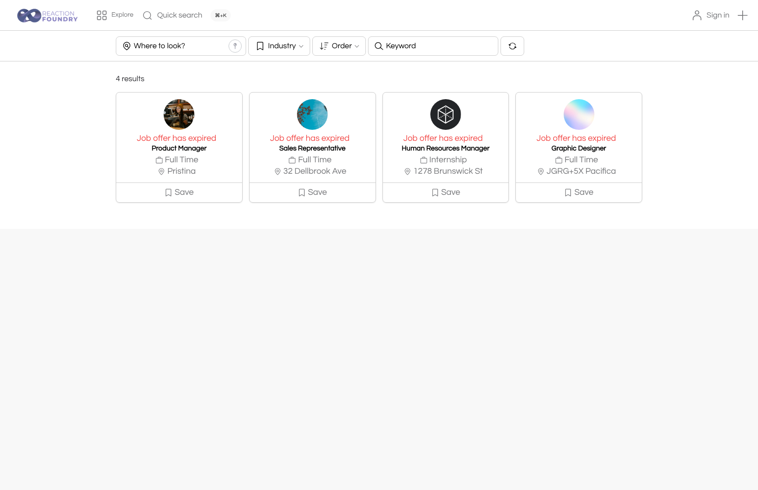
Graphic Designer (578, 148)
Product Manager (179, 148)
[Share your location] (235, 46)
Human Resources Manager (446, 148)
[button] (742, 15)
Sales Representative (312, 148)
